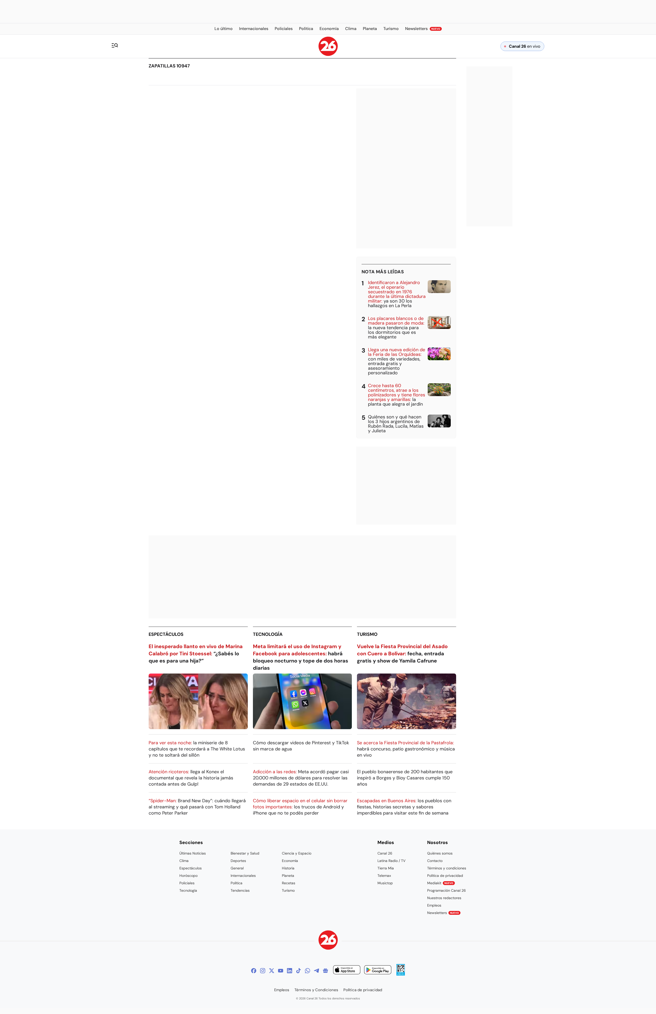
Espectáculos (166, 634)
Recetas (288, 883)
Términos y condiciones (446, 868)
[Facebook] (253, 970)
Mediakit (440, 883)
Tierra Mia (385, 868)
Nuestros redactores (444, 898)
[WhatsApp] (307, 970)
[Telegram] (316, 970)
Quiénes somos (440, 853)
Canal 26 (384, 853)
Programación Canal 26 (446, 890)
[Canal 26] (328, 940)
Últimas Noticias (192, 853)
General (237, 868)
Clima (184, 860)
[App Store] (346, 970)
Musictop (385, 883)
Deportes (238, 860)
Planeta (288, 875)
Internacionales (243, 875)
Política (236, 883)
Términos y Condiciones (316, 989)
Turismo (367, 634)
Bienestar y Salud (245, 853)
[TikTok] (298, 970)
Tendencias (240, 890)
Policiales (186, 883)
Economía (290, 860)
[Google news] (325, 970)
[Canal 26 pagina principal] (328, 54)
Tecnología (268, 634)
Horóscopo (188, 875)
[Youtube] (280, 970)
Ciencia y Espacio (296, 853)
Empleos (434, 905)
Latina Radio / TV (391, 860)
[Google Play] (377, 970)
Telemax (384, 875)
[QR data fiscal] (400, 974)
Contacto (435, 860)
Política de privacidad (445, 875)
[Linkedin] (289, 970)
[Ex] (271, 970)
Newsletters (443, 912)
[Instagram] (262, 970)
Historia (288, 868)
